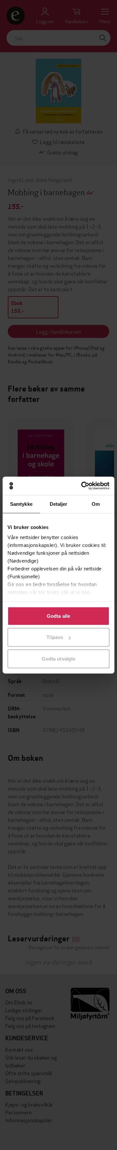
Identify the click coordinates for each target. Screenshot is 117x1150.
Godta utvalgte (58, 658)
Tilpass (54, 637)
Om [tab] (96, 503)
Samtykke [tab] (21, 503)
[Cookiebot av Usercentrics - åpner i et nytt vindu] (83, 486)
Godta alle (58, 615)
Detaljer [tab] (59, 503)
